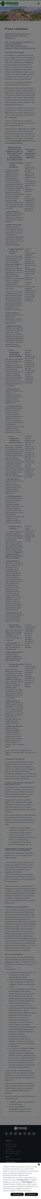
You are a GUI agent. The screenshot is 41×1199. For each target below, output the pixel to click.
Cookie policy (26, 1191)
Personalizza (17, 1194)
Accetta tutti (31, 1194)
